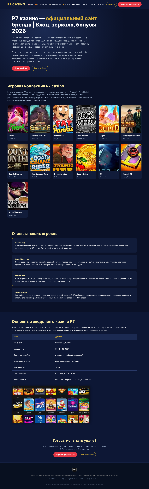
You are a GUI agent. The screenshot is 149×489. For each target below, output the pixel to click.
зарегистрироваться (130, 4)
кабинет (111, 4)
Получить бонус (40, 68)
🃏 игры (101, 4)
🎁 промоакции (41, 4)
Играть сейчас (21, 68)
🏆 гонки (66, 4)
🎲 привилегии (55, 4)
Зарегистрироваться (65, 454)
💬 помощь (76, 4)
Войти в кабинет (87, 454)
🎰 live (30, 4)
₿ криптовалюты (89, 4)
